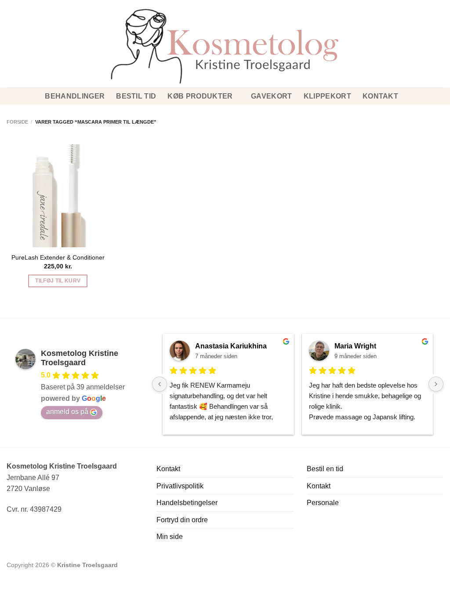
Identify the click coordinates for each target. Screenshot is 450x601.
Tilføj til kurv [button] (57, 280)
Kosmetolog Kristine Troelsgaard (79, 358)
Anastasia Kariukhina (231, 346)
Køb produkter (199, 96)
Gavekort (271, 96)
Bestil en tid (325, 469)
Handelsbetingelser (187, 502)
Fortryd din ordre (182, 520)
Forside (17, 122)
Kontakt (380, 96)
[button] (10, 30)
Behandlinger (75, 96)
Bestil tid (136, 96)
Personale (323, 502)
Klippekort (327, 96)
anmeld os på (67, 411)
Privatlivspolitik (179, 486)
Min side (169, 536)
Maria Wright (355, 346)
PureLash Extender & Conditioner (58, 257)
